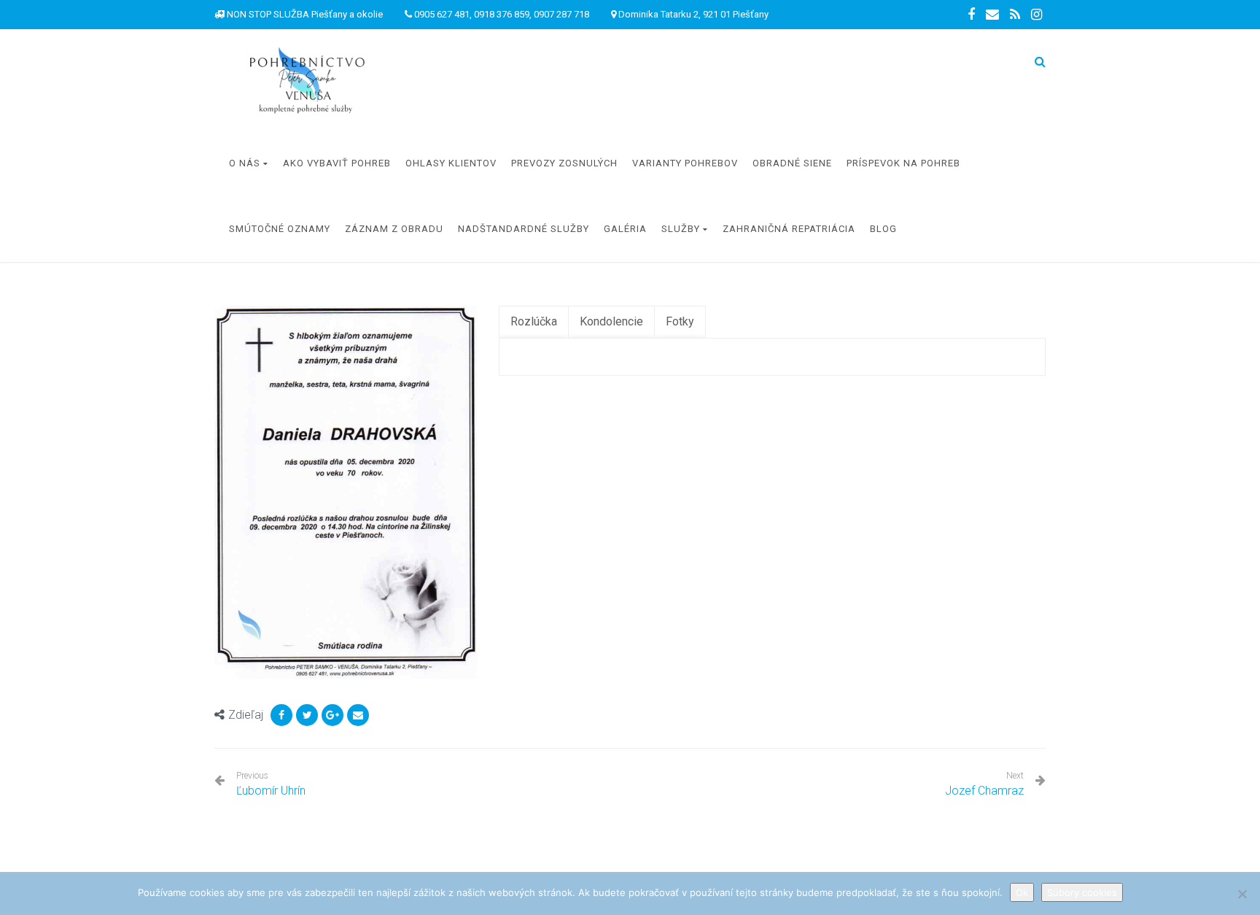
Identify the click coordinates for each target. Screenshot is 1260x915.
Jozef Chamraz (984, 791)
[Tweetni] (307, 715)
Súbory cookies (1082, 892)
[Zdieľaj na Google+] (332, 715)
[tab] (534, 322)
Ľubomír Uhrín (271, 784)
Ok (1022, 892)
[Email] (358, 715)
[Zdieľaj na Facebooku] (281, 715)
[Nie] (1241, 894)
